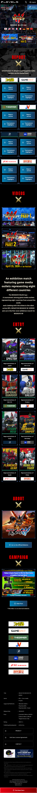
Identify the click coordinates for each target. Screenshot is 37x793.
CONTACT (19, 744)
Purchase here (19, 790)
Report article (10, 88)
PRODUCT (18, 731)
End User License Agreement (18, 737)
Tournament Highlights (11, 96)
